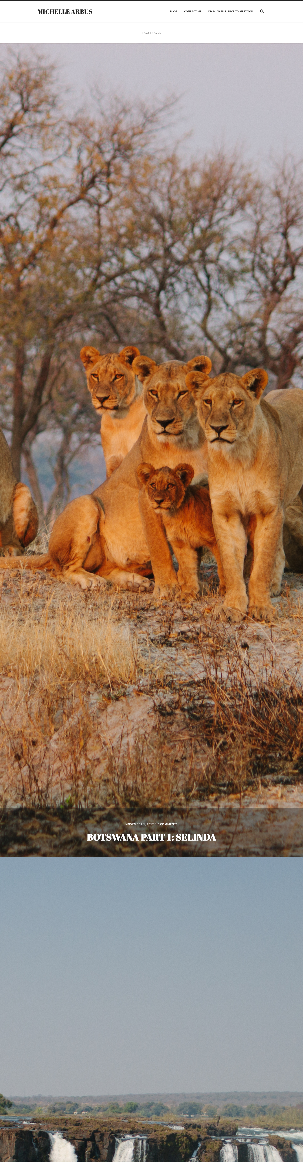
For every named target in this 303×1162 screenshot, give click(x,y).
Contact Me (192, 11)
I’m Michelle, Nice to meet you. (231, 11)
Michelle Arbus (65, 11)
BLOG (173, 11)
